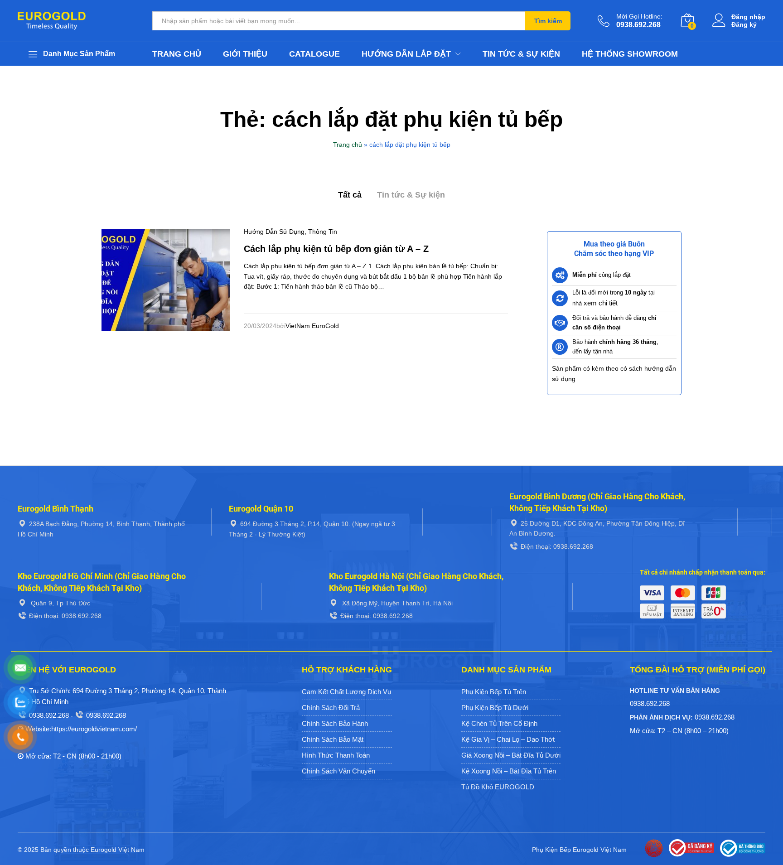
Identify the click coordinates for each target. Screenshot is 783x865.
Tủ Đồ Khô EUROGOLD (497, 787)
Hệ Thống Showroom (630, 54)
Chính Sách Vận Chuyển (338, 771)
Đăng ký (744, 24)
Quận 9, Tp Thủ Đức (59, 603)
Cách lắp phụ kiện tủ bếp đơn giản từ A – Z (336, 249)
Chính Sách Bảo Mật (332, 739)
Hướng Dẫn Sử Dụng (274, 231)
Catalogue (314, 54)
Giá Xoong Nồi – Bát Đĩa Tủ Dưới (511, 755)
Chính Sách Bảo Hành (335, 723)
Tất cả (350, 194)
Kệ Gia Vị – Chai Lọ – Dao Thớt (508, 739)
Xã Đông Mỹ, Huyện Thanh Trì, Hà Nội (396, 603)
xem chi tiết (601, 303)
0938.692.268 (49, 715)
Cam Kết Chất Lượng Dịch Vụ (346, 692)
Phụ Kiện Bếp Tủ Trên (493, 692)
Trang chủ (176, 54)
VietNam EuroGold (312, 325)
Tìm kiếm (548, 20)
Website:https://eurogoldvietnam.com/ (81, 729)
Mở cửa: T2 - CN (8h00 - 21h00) (73, 756)
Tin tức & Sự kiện (521, 54)
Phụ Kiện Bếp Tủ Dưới (494, 707)
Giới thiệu (245, 54)
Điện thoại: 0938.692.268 (557, 546)
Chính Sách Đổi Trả (331, 707)
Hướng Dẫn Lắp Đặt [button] (406, 54)
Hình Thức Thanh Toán (336, 755)
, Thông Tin (320, 231)
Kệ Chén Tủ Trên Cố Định (499, 723)
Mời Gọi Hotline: (639, 16)
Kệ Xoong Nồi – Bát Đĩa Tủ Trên (508, 771)
